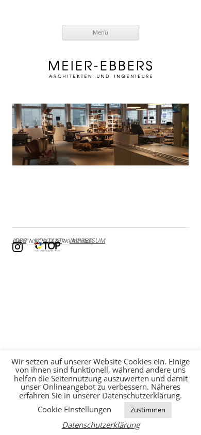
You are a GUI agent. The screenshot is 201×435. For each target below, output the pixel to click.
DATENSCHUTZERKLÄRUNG (52, 241)
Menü (100, 32)
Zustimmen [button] (147, 409)
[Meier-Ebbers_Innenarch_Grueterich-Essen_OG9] (100, 134)
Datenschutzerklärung (101, 425)
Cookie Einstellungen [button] (74, 409)
